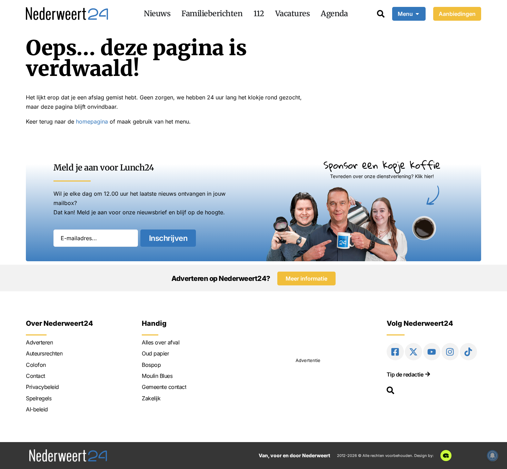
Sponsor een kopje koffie (382, 165)
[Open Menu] (417, 14)
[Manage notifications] (492, 455)
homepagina (92, 121)
